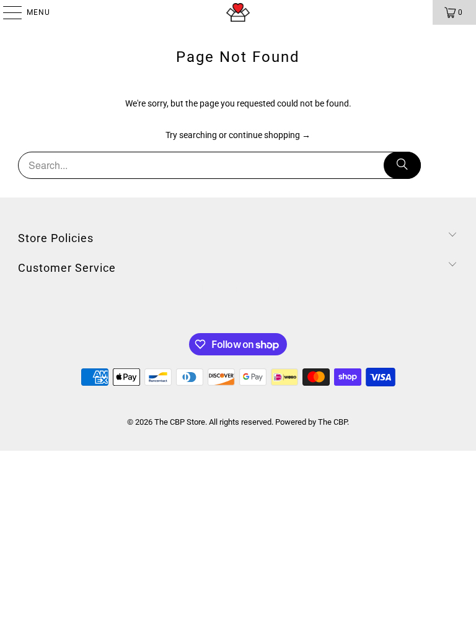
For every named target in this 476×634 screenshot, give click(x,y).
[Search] (402, 165)
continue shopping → (270, 135)
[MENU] (6, 12)
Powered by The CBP (311, 422)
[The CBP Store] (238, 12)
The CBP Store (179, 422)
